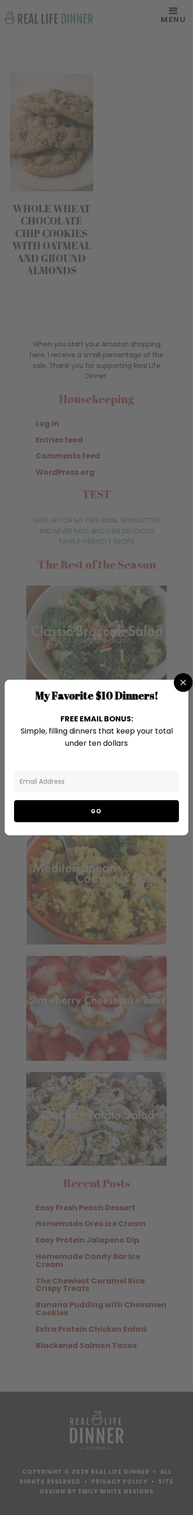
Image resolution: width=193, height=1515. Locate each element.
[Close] (183, 682)
